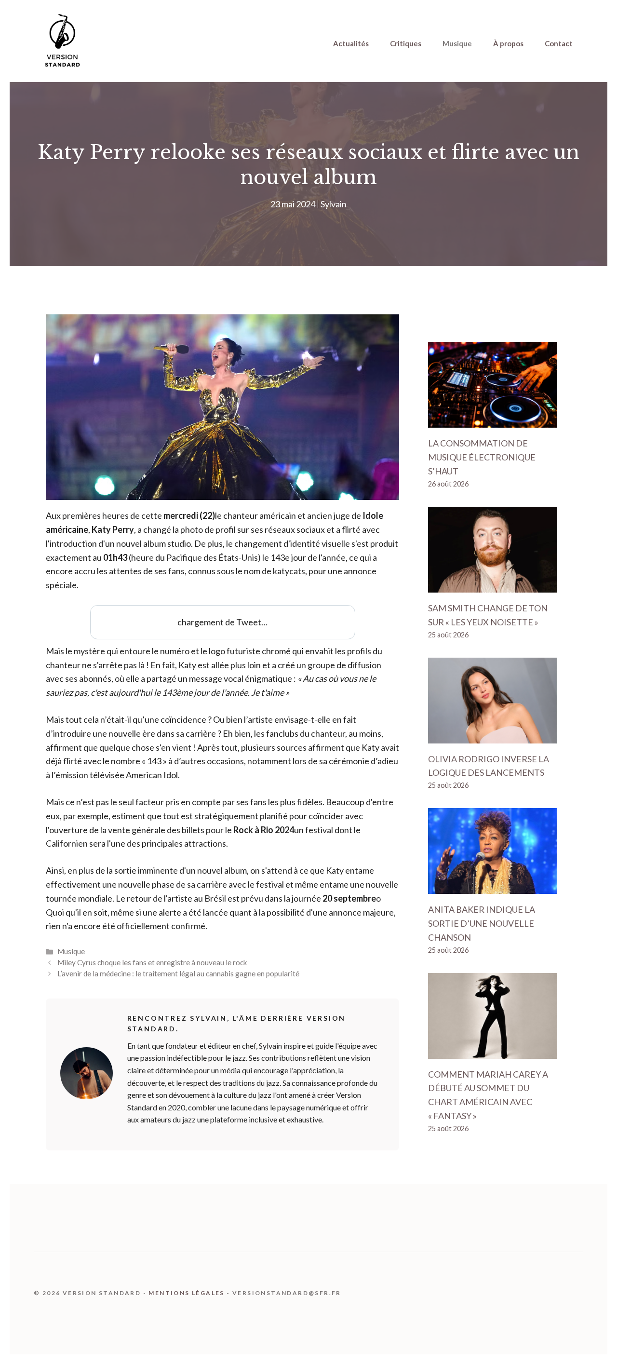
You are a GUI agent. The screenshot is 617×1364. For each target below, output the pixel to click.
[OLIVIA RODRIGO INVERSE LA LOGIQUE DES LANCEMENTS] (492, 736)
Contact (559, 43)
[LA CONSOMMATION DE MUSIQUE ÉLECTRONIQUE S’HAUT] (492, 421)
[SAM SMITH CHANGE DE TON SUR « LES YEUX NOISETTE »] (492, 585)
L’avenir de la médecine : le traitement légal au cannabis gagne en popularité (178, 973)
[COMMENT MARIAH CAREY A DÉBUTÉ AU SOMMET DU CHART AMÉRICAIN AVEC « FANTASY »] (492, 1051)
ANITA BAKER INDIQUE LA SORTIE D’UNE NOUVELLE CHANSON (481, 923)
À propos (508, 43)
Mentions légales (186, 1292)
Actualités (351, 43)
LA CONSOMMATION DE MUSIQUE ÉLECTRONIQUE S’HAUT (482, 457)
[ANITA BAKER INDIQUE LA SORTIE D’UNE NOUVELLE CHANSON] (492, 886)
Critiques (405, 43)
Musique (457, 43)
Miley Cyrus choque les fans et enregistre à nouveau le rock (152, 962)
